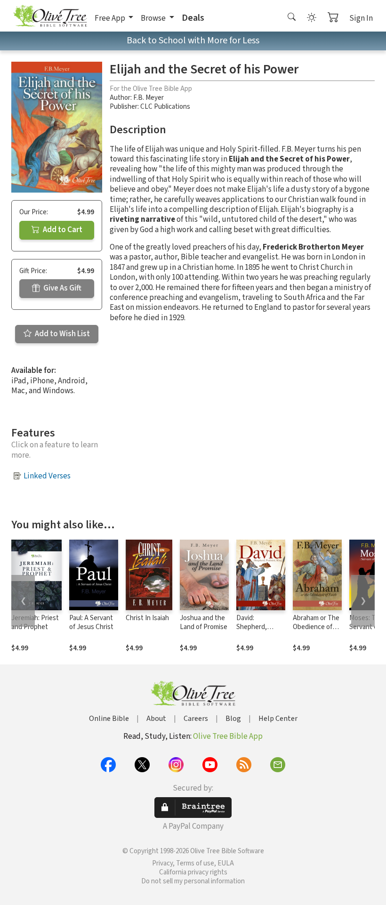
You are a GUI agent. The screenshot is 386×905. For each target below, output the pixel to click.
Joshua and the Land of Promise (203, 622)
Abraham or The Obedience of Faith (316, 627)
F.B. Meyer (148, 98)
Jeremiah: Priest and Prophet (35, 622)
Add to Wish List (61, 333)
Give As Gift (61, 288)
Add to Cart (61, 229)
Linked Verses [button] (47, 476)
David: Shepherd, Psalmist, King (257, 627)
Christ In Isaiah (147, 618)
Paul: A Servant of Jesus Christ (91, 622)
